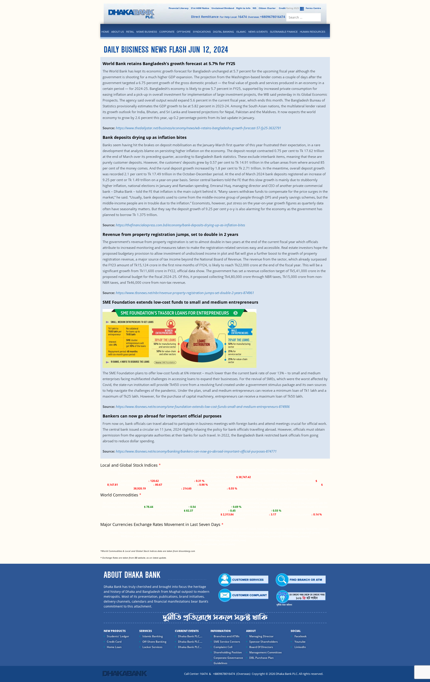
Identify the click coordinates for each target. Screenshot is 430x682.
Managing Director (261, 636)
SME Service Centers (227, 642)
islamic (241, 31)
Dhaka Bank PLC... (190, 647)
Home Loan (114, 647)
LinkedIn (300, 647)
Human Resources (312, 31)
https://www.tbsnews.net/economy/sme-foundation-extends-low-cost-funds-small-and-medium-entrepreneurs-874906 (203, 406)
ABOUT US (117, 31)
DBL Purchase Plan (261, 658)
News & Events (258, 31)
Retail (130, 31)
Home (105, 31)
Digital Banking (223, 31)
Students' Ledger (118, 636)
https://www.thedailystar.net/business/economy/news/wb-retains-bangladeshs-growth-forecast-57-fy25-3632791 (198, 128)
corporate (166, 31)
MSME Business (146, 31)
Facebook (300, 636)
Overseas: (266, 17)
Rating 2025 (289, 8)
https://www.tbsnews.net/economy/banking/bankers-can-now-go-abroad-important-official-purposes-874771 (196, 451)
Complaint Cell (223, 647)
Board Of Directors (261, 647)
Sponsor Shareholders (263, 642)
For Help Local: (233, 17)
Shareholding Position (228, 652)
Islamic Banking (152, 636)
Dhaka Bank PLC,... (190, 636)
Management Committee (265, 652)
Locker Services (152, 647)
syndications (202, 31)
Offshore (184, 31)
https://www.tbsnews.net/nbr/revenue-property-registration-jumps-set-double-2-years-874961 (185, 292)
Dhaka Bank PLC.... (190, 642)
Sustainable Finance (284, 31)
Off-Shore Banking (154, 642)
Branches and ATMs (226, 636)
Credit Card (114, 642)
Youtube (299, 642)
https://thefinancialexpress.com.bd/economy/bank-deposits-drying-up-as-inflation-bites (180, 225)
